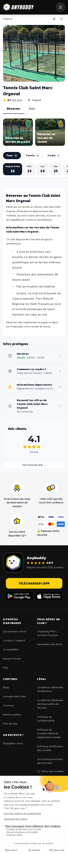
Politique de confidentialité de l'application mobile (49, 733)
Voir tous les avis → (34, 465)
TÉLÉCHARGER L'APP (34, 583)
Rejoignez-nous (13, 743)
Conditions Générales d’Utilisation (50, 689)
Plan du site (10, 724)
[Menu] (60, 7)
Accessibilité (10, 650)
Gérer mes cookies (52, 771)
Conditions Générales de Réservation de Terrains (50, 704)
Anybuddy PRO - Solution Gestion (47, 633)
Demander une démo (49, 644)
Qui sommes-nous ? (15, 631)
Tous (11, 155)
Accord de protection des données (50, 761)
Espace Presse (12, 659)
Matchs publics (12, 715)
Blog (6, 687)
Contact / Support (14, 640)
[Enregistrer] (61, 19)
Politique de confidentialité (46, 719)
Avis (32, 108)
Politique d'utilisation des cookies (50, 748)
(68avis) (17, 100)
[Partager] (54, 19)
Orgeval (7, 19)
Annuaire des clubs (14, 696)
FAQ (5, 668)
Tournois (8, 706)
